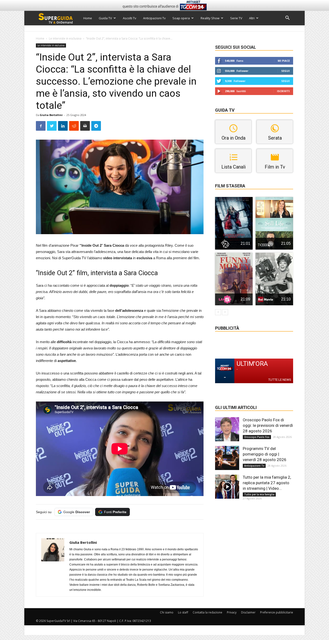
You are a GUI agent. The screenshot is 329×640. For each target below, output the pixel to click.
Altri (252, 18)
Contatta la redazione (207, 612)
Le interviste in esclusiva (65, 38)
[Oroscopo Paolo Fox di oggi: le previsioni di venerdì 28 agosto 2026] (227, 429)
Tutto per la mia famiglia (259, 494)
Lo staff (183, 612)
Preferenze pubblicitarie (276, 612)
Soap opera (181, 18)
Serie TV (236, 18)
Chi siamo (166, 612)
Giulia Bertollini (51, 115)
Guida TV (105, 18)
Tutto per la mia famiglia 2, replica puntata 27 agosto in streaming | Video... (267, 483)
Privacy (232, 612)
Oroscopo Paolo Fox (257, 437)
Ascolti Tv (129, 18)
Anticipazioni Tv (154, 18)
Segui (285, 71)
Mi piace (284, 60)
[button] (287, 18)
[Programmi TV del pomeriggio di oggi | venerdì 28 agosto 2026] (227, 458)
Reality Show (210, 18)
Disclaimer (248, 612)
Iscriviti (283, 91)
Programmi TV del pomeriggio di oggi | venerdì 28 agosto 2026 (264, 454)
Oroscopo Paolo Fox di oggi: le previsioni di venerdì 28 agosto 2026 (268, 425)
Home (87, 18)
